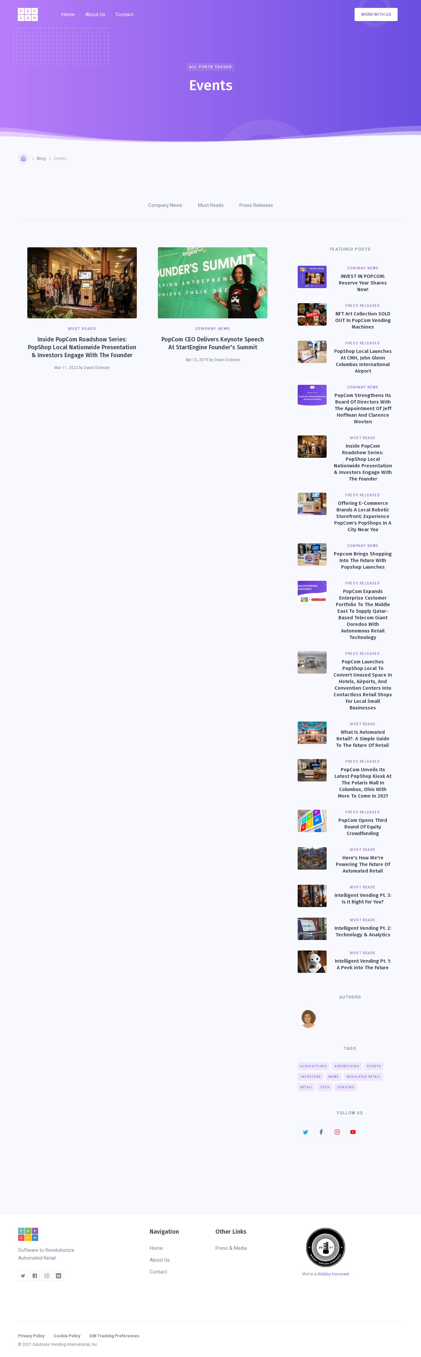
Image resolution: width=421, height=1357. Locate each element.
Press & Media (231, 1248)
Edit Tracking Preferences (114, 1336)
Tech (325, 1087)
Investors (310, 1076)
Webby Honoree (332, 1273)
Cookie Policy (67, 1336)
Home (68, 14)
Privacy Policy (31, 1336)
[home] (29, 14)
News (334, 1076)
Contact (124, 14)
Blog (41, 158)
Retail (306, 1087)
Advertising (346, 1066)
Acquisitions (313, 1066)
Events (374, 1066)
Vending (346, 1087)
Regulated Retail (364, 1076)
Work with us (376, 14)
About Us (95, 14)
